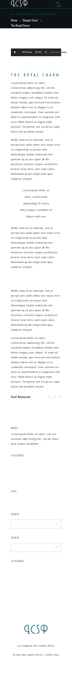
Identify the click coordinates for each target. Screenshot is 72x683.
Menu (32, 497)
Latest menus (18, 467)
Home (14, 20)
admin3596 (17, 64)
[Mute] (46, 52)
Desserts (15, 497)
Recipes (15, 473)
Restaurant (24, 397)
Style (13, 502)
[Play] (15, 52)
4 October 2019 (37, 64)
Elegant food (30, 20)
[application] (36, 52)
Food (13, 397)
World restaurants (21, 479)
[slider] (54, 52)
